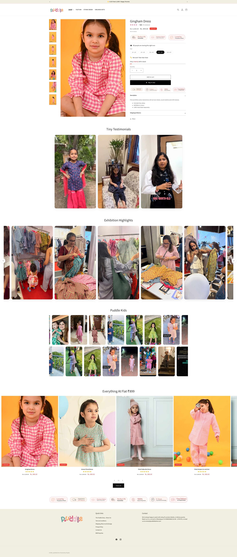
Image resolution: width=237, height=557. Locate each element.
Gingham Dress (29, 469)
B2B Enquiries (99, 533)
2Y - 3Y (144, 52)
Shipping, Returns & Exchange (104, 524)
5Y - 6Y (170, 52)
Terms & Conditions (101, 521)
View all (118, 485)
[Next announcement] (187, 2)
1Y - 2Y (135, 52)
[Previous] (3, 261)
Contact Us (99, 530)
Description (133, 95)
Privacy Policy (99, 527)
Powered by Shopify (65, 552)
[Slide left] (114, 480)
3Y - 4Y (153, 52)
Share (133, 119)
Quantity (132, 66)
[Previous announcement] (50, 2)
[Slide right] (123, 480)
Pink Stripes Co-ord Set (202, 469)
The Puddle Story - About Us (103, 518)
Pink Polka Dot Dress (144, 469)
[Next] (234, 261)
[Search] (178, 10)
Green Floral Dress (87, 469)
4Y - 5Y (160, 52)
